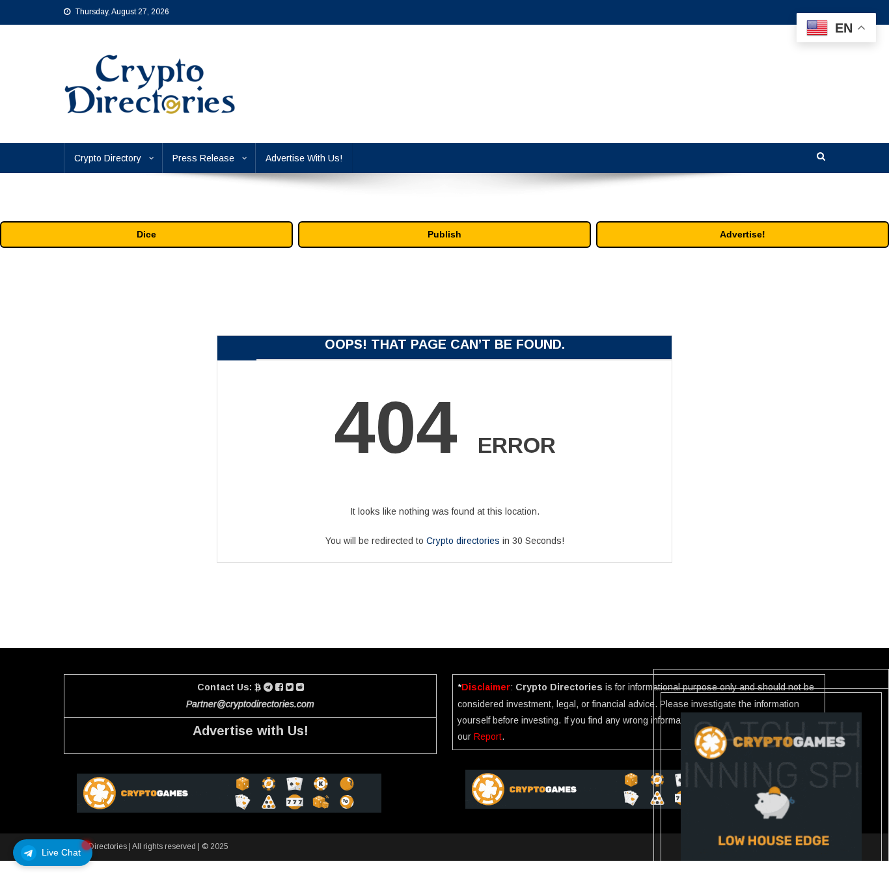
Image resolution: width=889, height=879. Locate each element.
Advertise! (742, 234)
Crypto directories (463, 540)
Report (488, 736)
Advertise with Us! (250, 730)
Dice (146, 234)
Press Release (203, 158)
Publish (444, 234)
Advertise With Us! (304, 158)
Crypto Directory (107, 158)
